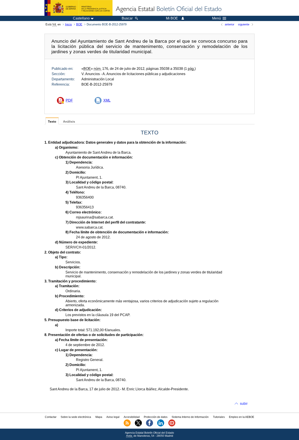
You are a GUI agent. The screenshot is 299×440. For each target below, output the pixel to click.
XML (107, 100)
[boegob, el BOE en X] (138, 425)
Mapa (98, 417)
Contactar (50, 417)
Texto (52, 121)
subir (244, 403)
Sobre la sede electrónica (76, 417)
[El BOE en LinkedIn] (160, 425)
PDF (69, 100)
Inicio (68, 24)
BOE (79, 24)
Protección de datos (155, 417)
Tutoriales (219, 417)
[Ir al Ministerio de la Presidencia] (78, 8)
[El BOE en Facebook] (149, 425)
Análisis (69, 121)
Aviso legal (113, 417)
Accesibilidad (132, 417)
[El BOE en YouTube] (171, 425)
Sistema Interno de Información (190, 417)
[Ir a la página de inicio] (168, 9)
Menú (216, 18)
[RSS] (127, 425)
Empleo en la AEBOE (241, 417)
